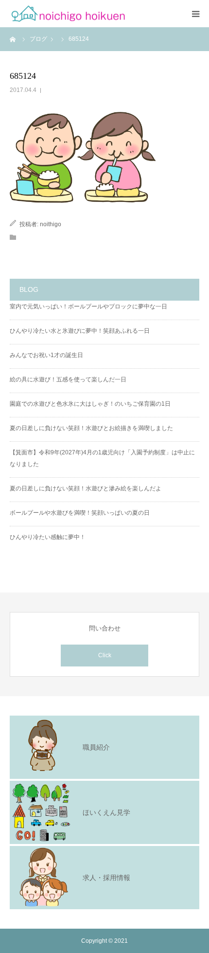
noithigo (50, 224)
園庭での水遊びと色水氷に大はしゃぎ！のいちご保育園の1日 (90, 403)
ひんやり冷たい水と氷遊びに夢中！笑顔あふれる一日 (80, 330)
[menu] (195, 13)
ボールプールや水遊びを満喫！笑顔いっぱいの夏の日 (80, 512)
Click (104, 655)
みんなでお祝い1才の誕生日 (46, 355)
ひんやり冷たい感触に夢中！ (48, 537)
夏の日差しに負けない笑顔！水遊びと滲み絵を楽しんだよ (85, 488)
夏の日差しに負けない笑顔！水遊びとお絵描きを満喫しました (91, 428)
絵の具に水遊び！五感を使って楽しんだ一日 (68, 379)
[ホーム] (13, 39)
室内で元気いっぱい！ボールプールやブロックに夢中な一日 (88, 306)
